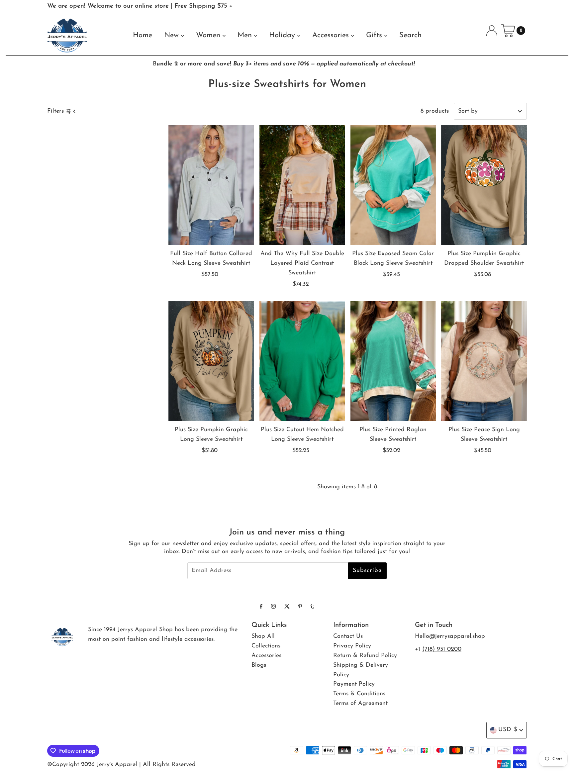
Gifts (375, 35)
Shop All (263, 636)
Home (142, 35)
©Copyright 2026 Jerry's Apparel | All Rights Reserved (121, 765)
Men (246, 35)
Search (410, 35)
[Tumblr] (312, 607)
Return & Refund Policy (365, 656)
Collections (265, 646)
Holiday (283, 35)
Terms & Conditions (359, 694)
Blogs (258, 665)
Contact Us (348, 636)
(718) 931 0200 (441, 649)
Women (209, 35)
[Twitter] (287, 607)
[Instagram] (273, 607)
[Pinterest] (300, 607)
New (172, 35)
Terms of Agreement (360, 704)
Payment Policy (354, 684)
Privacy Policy (352, 646)
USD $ (508, 730)
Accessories (331, 35)
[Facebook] (261, 607)
